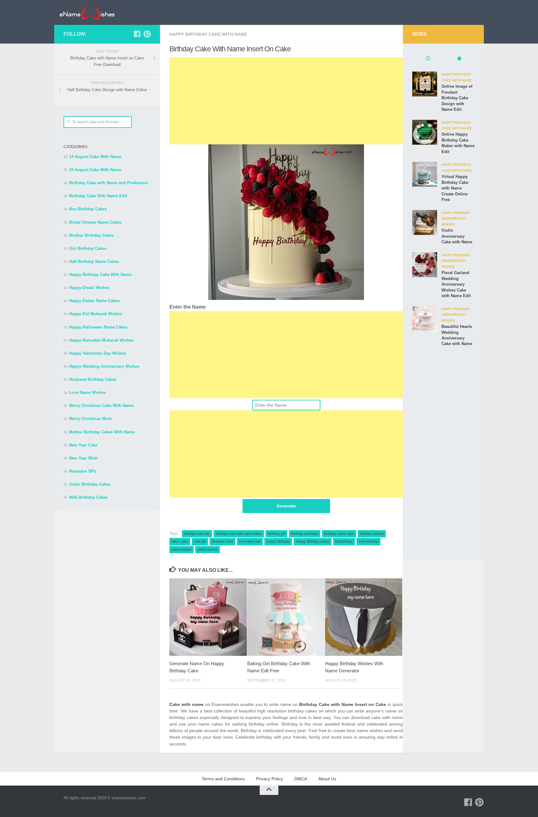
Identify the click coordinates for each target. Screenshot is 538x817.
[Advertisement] (286, 100)
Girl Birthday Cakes (87, 248)
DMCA (300, 778)
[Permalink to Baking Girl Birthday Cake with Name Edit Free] (286, 617)
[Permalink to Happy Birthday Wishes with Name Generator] (364, 617)
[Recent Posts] (427, 59)
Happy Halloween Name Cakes (98, 327)
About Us (327, 778)
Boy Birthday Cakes (88, 209)
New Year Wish (83, 458)
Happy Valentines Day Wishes (97, 353)
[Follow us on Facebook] (137, 34)
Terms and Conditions (223, 778)
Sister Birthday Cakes (90, 484)
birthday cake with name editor (239, 533)
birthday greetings (304, 533)
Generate (286, 505)
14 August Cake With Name (95, 156)
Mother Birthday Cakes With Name (102, 432)
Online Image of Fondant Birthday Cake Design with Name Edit (456, 98)
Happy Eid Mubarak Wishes (95, 313)
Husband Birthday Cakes (92, 379)
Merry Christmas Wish (90, 418)
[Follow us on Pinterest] (147, 34)
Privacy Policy (269, 778)
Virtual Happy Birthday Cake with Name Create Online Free (454, 188)
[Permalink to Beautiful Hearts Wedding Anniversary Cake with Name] (424, 318)
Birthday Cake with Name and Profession (108, 182)
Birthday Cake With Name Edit (98, 196)
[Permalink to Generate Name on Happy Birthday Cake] (208, 617)
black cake (180, 541)
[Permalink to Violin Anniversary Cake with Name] (424, 222)
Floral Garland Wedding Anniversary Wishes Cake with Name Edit (456, 284)
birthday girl (276, 533)
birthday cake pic (197, 533)
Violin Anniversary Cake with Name (456, 236)
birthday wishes (372, 533)
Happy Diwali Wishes (89, 287)
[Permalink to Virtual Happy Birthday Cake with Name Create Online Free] (424, 174)
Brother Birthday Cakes (91, 235)
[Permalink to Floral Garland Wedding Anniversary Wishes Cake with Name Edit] (424, 264)
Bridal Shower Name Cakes (95, 222)
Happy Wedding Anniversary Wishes (104, 366)
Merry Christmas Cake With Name (101, 405)
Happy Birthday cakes (312, 541)
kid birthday (344, 541)
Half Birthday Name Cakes (94, 261)
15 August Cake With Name (95, 169)
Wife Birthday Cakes (88, 497)
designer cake (222, 541)
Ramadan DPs (82, 471)
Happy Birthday (278, 541)
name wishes (181, 549)
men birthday (368, 541)
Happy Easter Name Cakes (94, 300)
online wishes (207, 549)
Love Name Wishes (87, 392)
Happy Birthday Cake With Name (208, 34)
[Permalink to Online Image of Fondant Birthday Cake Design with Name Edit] (424, 84)
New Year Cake (83, 445)
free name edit (250, 541)
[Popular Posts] (458, 59)
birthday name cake (339, 533)
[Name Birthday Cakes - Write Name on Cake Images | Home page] (87, 12)
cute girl (200, 541)
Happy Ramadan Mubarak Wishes (101, 340)
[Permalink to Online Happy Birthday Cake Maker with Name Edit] (424, 132)
